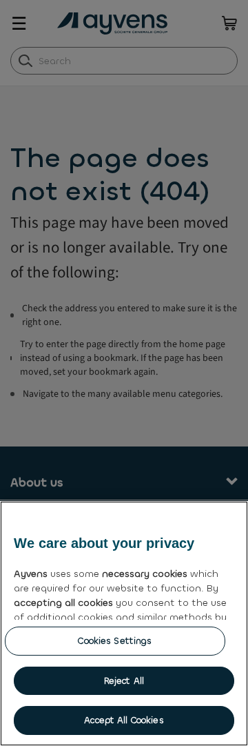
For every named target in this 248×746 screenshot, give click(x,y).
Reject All (124, 681)
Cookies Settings (115, 641)
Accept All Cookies (123, 720)
